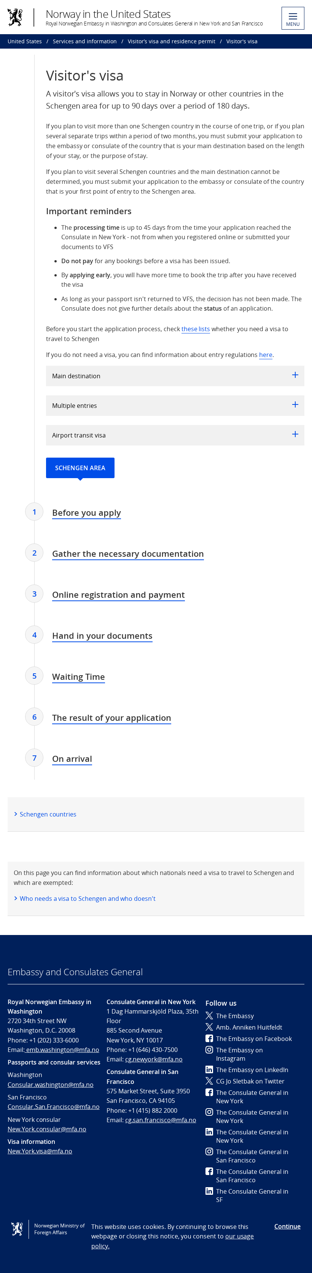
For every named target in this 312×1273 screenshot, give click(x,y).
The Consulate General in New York (252, 1096)
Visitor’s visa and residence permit (171, 41)
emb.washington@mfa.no (62, 1050)
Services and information (85, 41)
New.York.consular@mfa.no (47, 1129)
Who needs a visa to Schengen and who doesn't (88, 898)
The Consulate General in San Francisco (252, 1156)
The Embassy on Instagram (239, 1054)
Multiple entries (74, 405)
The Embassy (235, 1016)
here (265, 355)
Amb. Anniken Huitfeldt (249, 1027)
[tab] (86, 513)
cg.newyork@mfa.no (154, 1059)
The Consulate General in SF (252, 1195)
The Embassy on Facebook (254, 1039)
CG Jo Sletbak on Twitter (250, 1081)
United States (25, 41)
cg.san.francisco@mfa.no (160, 1120)
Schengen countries (48, 814)
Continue (287, 1226)
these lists (195, 329)
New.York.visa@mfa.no (40, 1151)
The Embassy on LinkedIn (252, 1070)
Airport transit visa (79, 435)
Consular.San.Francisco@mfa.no (54, 1106)
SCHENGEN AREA (80, 468)
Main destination (76, 376)
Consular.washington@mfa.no (51, 1084)
